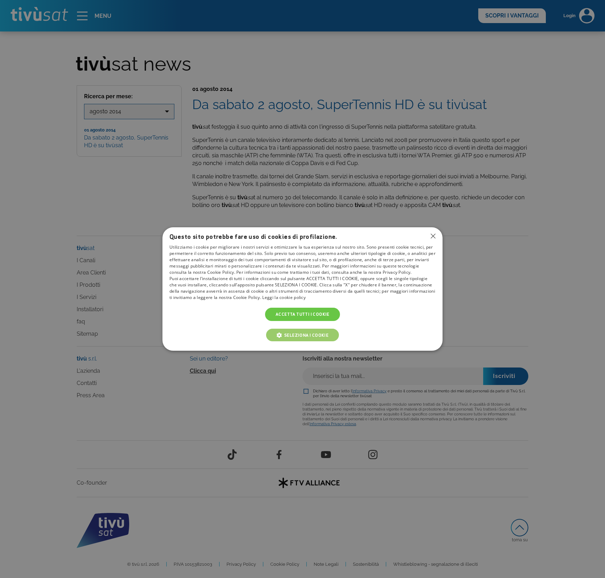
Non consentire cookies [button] (433, 236)
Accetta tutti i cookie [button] (302, 314)
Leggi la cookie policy (284, 297)
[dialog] (302, 289)
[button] (302, 335)
